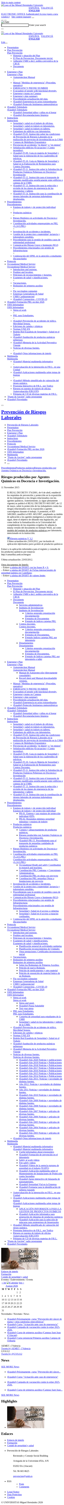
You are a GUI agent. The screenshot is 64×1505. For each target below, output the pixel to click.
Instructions (12, 118)
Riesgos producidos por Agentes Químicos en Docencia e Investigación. (28, 469)
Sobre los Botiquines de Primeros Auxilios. (39, 965)
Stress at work (19, 310)
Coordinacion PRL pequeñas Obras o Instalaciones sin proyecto (36, 879)
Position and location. (23, 272)
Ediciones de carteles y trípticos (28, 326)
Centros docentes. (27, 624)
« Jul (4, 1282)
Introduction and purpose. (25, 269)
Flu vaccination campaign (25, 291)
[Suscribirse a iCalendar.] (12, 1282)
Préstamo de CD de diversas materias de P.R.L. (35, 394)
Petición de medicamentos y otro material (38, 970)
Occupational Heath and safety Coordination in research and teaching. (40, 866)
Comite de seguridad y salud (14, 1277)
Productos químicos (22, 212)
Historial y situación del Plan (26, 55)
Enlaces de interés (9, 1271)
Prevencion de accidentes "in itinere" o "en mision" (37, 145)
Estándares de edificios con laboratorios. (32, 131)
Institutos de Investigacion (31, 607)
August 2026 (12, 1286)
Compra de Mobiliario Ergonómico (29, 142)
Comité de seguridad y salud (20, 1445)
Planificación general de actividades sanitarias (40, 946)
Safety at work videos (29, 1160)
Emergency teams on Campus (27, 93)
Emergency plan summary (25, 96)
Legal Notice (13, 1492)
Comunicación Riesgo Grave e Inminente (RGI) (35, 245)
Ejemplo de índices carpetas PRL (40, 621)
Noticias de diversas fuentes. (26, 348)
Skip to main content (11, 2)
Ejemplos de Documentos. (37, 635)
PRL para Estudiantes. (23, 315)
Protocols (11, 261)
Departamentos (26, 643)
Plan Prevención (14, 50)
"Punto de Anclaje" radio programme (24, 396)
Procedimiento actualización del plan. (30, 99)
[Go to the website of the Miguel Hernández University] (22, 5)
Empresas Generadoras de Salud (28, 294)
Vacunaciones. (20, 283)
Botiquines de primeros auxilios (28, 285)
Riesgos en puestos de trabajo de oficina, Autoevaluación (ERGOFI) (32, 390)
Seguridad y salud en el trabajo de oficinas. (33, 123)
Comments (24, 1486)
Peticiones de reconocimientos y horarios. (32, 275)
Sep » (21, 1282)
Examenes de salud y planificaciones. (30, 277)
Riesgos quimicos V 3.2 (21, 538)
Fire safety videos (27, 1162)
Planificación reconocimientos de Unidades (39, 949)
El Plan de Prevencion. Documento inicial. (33, 58)
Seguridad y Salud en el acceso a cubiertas (39, 911)
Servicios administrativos (30, 605)
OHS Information (15, 304)
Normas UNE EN (21, 329)
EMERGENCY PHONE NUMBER (30, 88)
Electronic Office (13, 14)
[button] (14, 53)
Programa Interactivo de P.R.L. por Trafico (33, 386)
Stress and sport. (26, 1003)
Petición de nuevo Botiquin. (32, 968)
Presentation (13, 47)
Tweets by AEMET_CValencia (16, 1348)
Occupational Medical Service (21, 264)
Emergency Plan (15, 72)
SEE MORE (10, 1366)
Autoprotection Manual (24, 77)
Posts (21, 1484)
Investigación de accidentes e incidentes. (32, 231)
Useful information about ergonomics (36, 1152)
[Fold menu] (6, 43)
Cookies (11, 1497)
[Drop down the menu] (5, 20)
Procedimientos (14, 201)
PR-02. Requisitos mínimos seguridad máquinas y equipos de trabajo (36, 820)
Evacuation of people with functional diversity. (35, 90)
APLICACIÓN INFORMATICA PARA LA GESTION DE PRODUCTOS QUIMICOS (40, 1210)
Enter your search (37, 25)
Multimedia (12, 356)
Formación (6, 1274)
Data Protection (14, 1494)
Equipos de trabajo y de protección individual (34, 207)
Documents (18, 66)
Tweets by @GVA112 (11, 1354)
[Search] (2, 28)
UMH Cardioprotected (23, 296)
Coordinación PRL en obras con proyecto (38, 875)
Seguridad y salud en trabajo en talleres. (31, 128)
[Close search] (2, 31)
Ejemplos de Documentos (37, 618)
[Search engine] (33, 17)
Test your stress (26, 1008)
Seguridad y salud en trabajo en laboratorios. (34, 126)
